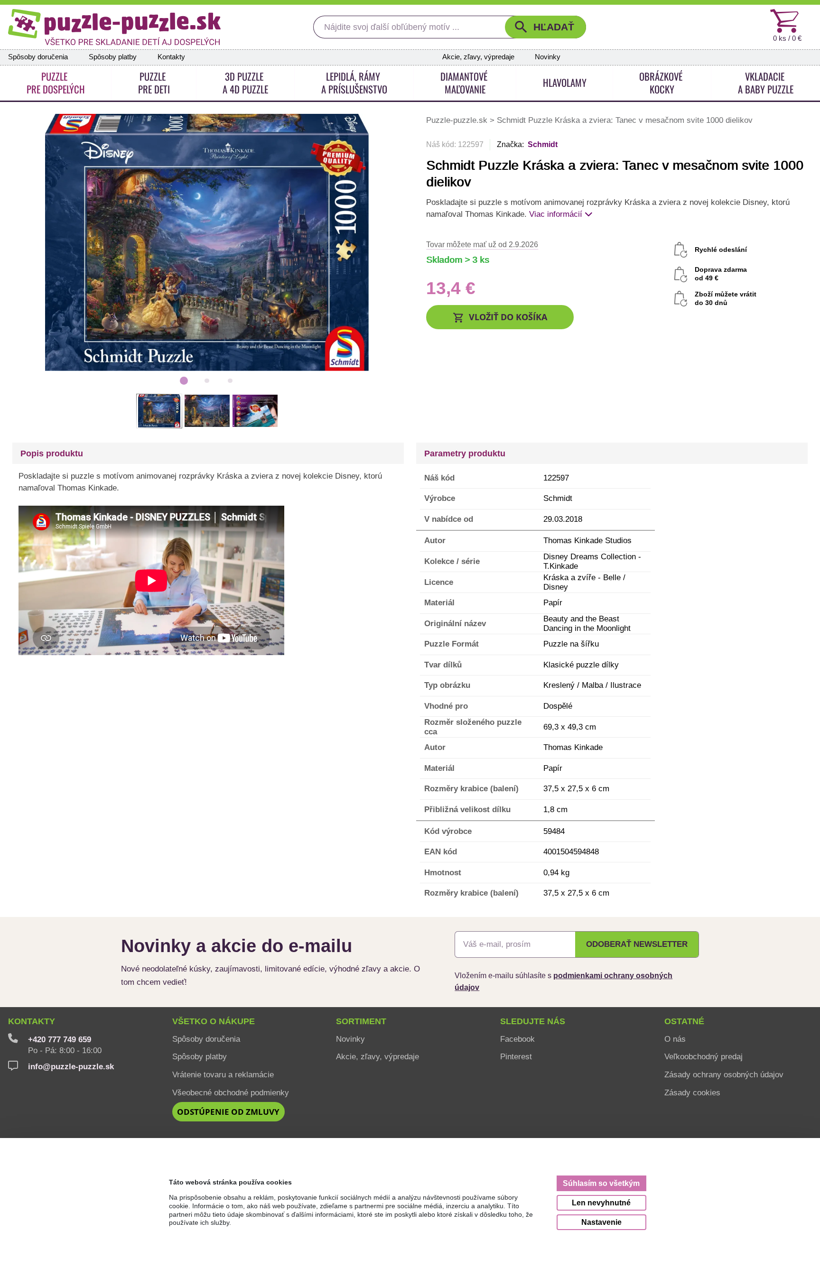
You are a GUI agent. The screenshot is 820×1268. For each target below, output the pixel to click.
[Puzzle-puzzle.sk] (114, 27)
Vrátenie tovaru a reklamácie (223, 1074)
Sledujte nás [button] (532, 1021)
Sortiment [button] (361, 1021)
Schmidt (543, 144)
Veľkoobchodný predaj (703, 1056)
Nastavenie (601, 1222)
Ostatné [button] (684, 1021)
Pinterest (516, 1056)
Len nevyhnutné (601, 1202)
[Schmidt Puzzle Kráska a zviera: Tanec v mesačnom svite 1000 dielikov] (207, 242)
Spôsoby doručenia (38, 57)
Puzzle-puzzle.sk (458, 120)
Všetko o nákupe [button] (213, 1021)
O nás (675, 1039)
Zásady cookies (692, 1092)
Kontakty (171, 57)
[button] (545, 27)
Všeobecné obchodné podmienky (230, 1092)
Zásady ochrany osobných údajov (723, 1074)
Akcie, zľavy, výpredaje (478, 57)
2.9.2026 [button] (482, 244)
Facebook (517, 1039)
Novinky (547, 57)
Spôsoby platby (113, 57)
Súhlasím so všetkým (601, 1183)
